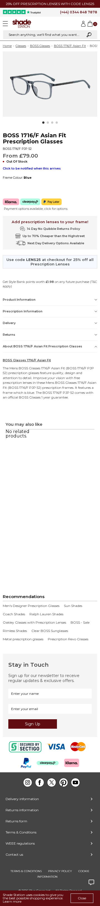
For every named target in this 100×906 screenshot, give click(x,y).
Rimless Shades (15, 631)
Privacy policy (60, 871)
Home (7, 46)
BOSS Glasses (40, 46)
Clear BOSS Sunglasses (49, 631)
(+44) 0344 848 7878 (78, 12)
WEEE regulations (20, 843)
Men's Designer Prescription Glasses (31, 606)
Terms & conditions (26, 871)
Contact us (14, 854)
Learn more (12, 901)
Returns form (16, 821)
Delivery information (22, 799)
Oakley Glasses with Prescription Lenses (34, 622)
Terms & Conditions (21, 832)
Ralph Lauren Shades (46, 614)
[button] (43, 122)
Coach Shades (14, 614)
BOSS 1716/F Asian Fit (70, 46)
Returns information (22, 810)
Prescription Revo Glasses (68, 639)
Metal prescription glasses (23, 639)
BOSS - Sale (80, 622)
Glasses (21, 46)
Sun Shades (73, 606)
